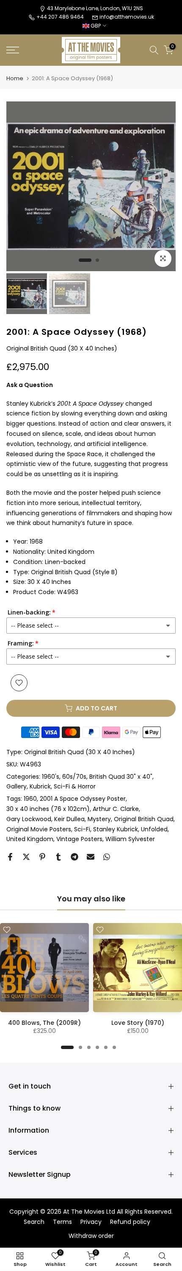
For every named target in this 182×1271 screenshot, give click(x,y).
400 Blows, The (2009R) (44, 1022)
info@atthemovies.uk (126, 16)
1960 (30, 798)
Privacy (91, 1222)
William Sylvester (130, 839)
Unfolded (154, 829)
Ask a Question (29, 385)
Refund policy (130, 1222)
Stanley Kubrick (115, 829)
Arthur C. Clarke (116, 809)
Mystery (99, 819)
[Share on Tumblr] (58, 857)
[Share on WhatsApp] (106, 857)
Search (34, 1222)
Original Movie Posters (38, 829)
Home (14, 78)
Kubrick (40, 786)
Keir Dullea (69, 819)
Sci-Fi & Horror (75, 786)
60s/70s (74, 776)
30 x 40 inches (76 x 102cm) (48, 809)
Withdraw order (91, 1236)
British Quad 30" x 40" (120, 776)
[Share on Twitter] (26, 857)
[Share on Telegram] (74, 857)
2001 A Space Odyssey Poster (83, 798)
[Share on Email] (90, 857)
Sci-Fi (82, 829)
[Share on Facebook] (10, 857)
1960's (50, 776)
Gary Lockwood (28, 819)
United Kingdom (29, 839)
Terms (62, 1222)
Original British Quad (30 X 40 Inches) (79, 752)
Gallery (16, 786)
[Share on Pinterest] (42, 857)
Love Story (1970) (137, 1022)
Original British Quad (144, 819)
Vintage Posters (79, 839)
